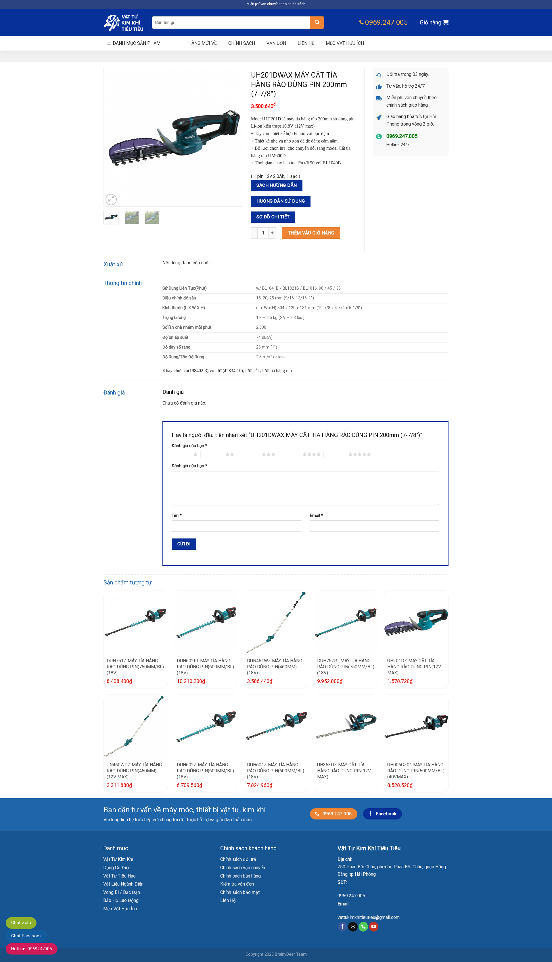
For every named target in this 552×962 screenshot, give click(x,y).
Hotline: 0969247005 (31, 948)
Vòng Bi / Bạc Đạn (121, 892)
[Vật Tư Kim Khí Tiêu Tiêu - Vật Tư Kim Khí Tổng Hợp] (123, 22)
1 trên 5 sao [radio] (181, 454)
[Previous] (113, 137)
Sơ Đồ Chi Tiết (273, 217)
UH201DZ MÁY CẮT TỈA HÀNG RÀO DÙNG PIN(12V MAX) (414, 667)
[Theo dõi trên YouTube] (374, 927)
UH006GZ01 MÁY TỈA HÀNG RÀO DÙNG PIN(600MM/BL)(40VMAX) (415, 771)
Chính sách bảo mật (240, 892)
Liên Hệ (227, 900)
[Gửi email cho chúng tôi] (353, 927)
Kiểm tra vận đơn (237, 884)
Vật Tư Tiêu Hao (119, 876)
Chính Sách (241, 43)
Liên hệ (306, 43)
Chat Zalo (21, 922)
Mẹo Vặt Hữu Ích (120, 908)
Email (316, 515)
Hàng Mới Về (202, 43)
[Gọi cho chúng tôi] (363, 927)
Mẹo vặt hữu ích (345, 43)
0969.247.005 (351, 895)
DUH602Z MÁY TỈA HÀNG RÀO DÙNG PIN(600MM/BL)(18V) (205, 771)
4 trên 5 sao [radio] (290, 454)
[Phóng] (111, 199)
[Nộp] (317, 22)
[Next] (232, 137)
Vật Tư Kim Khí (118, 859)
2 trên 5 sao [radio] (213, 454)
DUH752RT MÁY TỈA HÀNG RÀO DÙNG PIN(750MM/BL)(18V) (345, 667)
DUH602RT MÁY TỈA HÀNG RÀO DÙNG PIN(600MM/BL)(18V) (205, 667)
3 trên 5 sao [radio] (249, 454)
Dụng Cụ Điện (117, 867)
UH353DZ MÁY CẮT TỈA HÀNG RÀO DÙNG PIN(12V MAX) (344, 771)
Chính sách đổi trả (238, 859)
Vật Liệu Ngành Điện (123, 884)
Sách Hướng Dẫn (276, 185)
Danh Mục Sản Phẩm (136, 43)
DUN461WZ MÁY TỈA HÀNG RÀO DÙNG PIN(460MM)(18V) (274, 667)
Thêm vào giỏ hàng (311, 233)
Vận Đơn (276, 43)
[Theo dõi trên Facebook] (342, 927)
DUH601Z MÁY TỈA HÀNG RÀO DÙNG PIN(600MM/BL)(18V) (275, 771)
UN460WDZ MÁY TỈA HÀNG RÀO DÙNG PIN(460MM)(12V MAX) (134, 771)
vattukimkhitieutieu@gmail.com (369, 917)
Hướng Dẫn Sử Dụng (280, 201)
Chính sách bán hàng (240, 876)
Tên (177, 515)
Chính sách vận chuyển (242, 867)
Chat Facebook (26, 935)
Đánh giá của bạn (189, 445)
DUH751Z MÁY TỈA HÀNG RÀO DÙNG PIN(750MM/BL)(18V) (135, 667)
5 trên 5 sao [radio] (336, 454)
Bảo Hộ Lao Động (121, 900)
